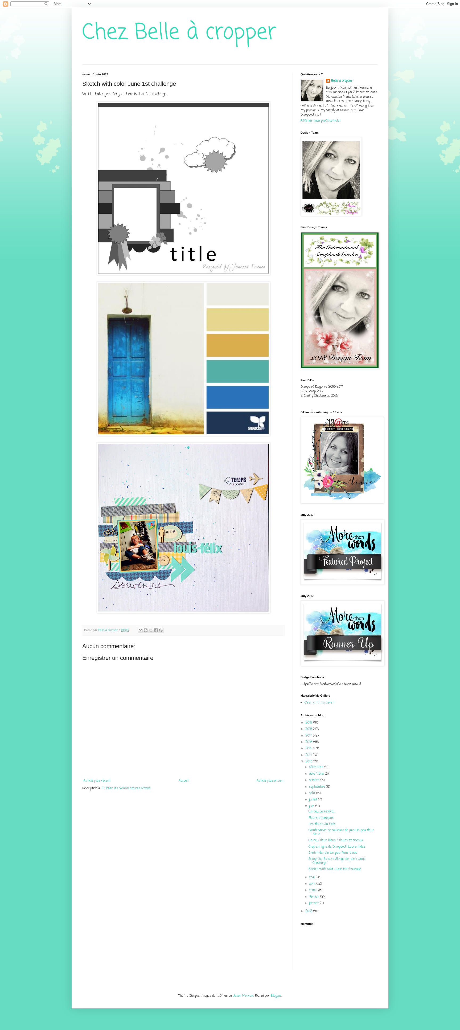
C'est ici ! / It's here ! (319, 702)
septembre (317, 786)
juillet (313, 799)
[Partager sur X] (150, 630)
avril (313, 883)
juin (312, 806)
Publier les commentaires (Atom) (126, 788)
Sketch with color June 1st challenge (335, 869)
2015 (309, 748)
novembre (317, 773)
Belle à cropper (341, 81)
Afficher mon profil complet (321, 120)
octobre (315, 780)
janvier (314, 903)
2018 (309, 729)
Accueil (183, 780)
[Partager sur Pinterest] (160, 630)
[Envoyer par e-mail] (140, 630)
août (312, 793)
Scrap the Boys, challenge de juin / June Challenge (337, 861)
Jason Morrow (243, 996)
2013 (309, 761)
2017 (309, 735)
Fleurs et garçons (321, 818)
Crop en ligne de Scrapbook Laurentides (337, 846)
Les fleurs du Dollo (322, 824)
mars (313, 890)
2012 (309, 911)
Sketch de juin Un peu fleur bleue (333, 853)
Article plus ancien (270, 780)
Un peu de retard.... (322, 811)
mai (312, 877)
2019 (309, 722)
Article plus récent (97, 780)
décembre (317, 767)
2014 (309, 755)
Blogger (276, 996)
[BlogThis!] (145, 630)
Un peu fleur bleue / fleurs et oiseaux (336, 840)
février (314, 896)
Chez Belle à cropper (179, 33)
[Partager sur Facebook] (155, 630)
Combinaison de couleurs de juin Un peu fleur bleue (341, 832)
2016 (309, 742)
